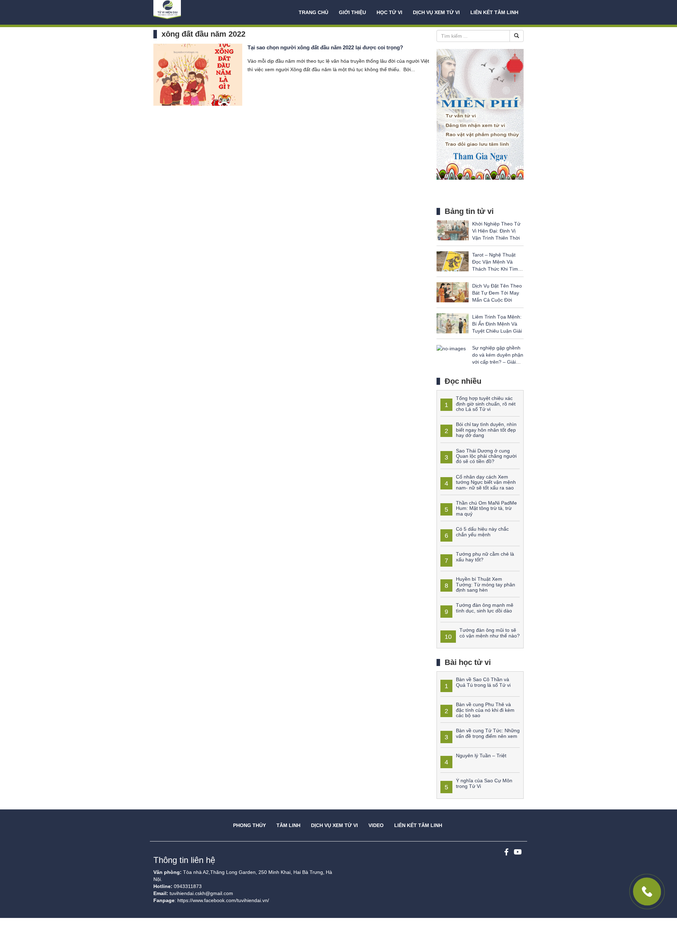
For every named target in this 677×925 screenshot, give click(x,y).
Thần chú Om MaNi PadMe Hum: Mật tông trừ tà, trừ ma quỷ (486, 508)
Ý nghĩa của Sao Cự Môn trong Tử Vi (484, 783)
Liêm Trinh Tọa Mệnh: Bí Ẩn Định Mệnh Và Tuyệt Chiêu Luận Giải (497, 324)
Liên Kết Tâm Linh (418, 825)
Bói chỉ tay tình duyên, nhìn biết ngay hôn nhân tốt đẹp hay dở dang (486, 429)
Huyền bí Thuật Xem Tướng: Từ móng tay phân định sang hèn (485, 584)
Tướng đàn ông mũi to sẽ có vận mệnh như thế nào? (489, 632)
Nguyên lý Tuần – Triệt (481, 755)
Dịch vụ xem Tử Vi (436, 12)
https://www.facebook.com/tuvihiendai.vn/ (223, 900)
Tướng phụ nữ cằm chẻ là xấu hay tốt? (485, 556)
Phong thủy (249, 825)
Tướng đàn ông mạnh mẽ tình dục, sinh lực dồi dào (484, 607)
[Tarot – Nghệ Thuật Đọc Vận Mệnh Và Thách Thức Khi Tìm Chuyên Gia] (453, 261)
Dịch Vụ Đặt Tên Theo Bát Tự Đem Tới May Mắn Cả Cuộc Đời (497, 293)
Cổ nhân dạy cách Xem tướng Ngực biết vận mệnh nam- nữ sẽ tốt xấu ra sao (486, 482)
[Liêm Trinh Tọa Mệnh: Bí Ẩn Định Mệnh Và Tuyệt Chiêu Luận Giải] (453, 323)
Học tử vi (389, 12)
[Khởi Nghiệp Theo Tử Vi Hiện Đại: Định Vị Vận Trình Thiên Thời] (453, 230)
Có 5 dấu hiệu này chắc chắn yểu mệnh (482, 531)
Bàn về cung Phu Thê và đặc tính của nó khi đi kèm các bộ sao (485, 710)
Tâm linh (288, 825)
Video (376, 825)
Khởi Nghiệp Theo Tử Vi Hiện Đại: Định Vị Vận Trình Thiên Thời (496, 231)
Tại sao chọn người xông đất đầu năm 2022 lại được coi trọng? (325, 47)
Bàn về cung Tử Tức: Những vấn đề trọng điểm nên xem (488, 733)
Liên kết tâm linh (494, 12)
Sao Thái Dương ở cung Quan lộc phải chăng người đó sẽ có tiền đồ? (486, 456)
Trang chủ (313, 12)
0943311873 (188, 886)
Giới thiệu (352, 12)
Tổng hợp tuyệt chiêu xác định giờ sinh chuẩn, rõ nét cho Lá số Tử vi (486, 403)
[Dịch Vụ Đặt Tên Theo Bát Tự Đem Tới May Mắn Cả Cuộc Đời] (453, 292)
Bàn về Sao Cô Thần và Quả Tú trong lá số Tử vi (483, 682)
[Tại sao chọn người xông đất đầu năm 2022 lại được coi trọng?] (197, 74)
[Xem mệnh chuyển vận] (188, 12)
